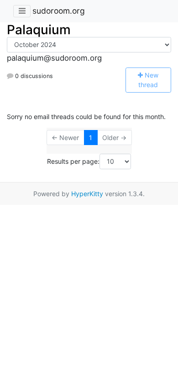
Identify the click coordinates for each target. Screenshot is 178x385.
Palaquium (39, 29)
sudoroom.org (58, 11)
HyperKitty (87, 194)
